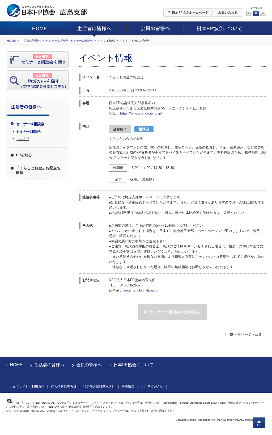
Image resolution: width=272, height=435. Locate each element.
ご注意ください (152, 386)
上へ (259, 422)
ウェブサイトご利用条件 (26, 386)
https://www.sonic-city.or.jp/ (141, 113)
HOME (16, 364)
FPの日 (22, 139)
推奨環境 (128, 386)
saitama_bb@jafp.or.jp (140, 290)
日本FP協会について (133, 364)
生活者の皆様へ (49, 364)
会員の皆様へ (89, 364)
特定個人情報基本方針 (99, 386)
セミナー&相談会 (28, 131)
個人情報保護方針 (63, 386)
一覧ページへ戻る (248, 334)
